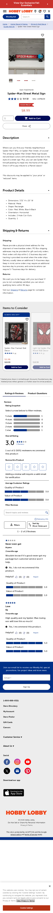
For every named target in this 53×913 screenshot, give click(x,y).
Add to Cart (34, 118)
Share (24, 126)
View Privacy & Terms (25, 901)
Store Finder (9, 717)
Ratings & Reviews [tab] (14, 393)
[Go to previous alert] (7, 4)
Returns (23, 290)
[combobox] (33, 16)
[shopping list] (44, 11)
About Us (7, 746)
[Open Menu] (5, 11)
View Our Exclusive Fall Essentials (26, 4)
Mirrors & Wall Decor (38, 24)
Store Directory (10, 706)
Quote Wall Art (9, 27)
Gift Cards (8, 722)
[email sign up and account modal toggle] (40, 11)
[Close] (50, 886)
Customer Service (11, 737)
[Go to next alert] (47, 4)
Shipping (14, 290)
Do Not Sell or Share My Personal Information (26, 823)
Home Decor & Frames (19, 24)
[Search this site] (47, 16)
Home (5, 24)
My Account (8, 711)
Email (7, 678)
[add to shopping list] (42, 35)
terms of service (31, 834)
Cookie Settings (26, 908)
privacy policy (16, 834)
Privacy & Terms (26, 825)
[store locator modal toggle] (35, 11)
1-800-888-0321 (11, 700)
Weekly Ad (11, 17)
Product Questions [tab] (37, 393)
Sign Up (26, 687)
